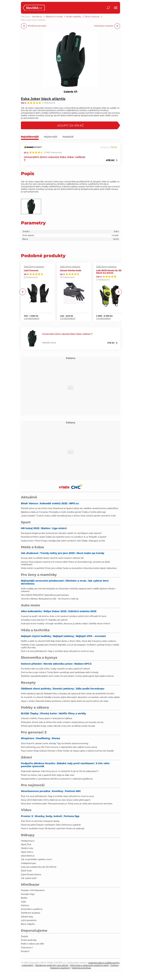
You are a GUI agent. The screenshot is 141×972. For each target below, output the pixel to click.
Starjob (24, 936)
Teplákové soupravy (30, 912)
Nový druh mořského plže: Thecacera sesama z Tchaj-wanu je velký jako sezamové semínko (66, 803)
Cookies (114, 965)
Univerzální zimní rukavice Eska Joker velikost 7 (54, 158)
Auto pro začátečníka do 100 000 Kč (38, 867)
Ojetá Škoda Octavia (31, 874)
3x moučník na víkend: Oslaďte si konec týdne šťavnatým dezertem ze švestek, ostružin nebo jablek (70, 697)
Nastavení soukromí (60, 967)
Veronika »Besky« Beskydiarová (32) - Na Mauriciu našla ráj (49, 598)
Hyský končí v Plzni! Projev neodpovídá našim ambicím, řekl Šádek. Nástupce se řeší (63, 540)
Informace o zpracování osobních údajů (89, 965)
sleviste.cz (37, 16)
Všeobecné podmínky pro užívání (51, 965)
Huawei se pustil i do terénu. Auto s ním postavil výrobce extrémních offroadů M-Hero (63, 616)
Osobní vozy (27, 848)
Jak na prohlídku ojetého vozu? (36, 859)
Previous (22, 292)
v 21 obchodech (67, 318)
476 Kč (110, 160)
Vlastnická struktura (81, 967)
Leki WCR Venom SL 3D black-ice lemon (108, 271)
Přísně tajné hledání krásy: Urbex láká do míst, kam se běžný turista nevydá (58, 726)
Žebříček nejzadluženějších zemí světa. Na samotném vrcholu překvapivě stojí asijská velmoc (67, 676)
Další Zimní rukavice (34, 266)
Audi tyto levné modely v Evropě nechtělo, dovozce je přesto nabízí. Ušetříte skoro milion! (65, 623)
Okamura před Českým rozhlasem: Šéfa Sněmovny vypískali (51, 824)
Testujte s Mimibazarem (33, 890)
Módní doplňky (73, 16)
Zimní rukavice (92, 16)
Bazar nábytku (28, 924)
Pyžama (25, 905)
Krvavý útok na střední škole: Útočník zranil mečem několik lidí (52, 558)
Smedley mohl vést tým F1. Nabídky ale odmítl (44, 620)
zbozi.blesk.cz (28, 855)
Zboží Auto (26, 870)
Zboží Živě (26, 844)
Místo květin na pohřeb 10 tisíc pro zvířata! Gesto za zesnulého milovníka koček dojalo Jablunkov (69, 568)
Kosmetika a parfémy (31, 909)
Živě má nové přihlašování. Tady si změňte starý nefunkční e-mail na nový (57, 651)
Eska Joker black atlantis (43, 98)
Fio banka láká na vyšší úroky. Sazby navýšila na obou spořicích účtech (55, 668)
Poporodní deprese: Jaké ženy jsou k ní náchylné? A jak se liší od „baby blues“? (60, 771)
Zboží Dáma (27, 852)
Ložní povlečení (29, 920)
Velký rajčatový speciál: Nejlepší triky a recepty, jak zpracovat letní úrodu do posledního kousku (67, 693)
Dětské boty (27, 916)
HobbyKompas (28, 863)
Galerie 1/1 (70, 91)
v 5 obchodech (103, 318)
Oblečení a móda (54, 16)
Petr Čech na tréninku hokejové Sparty (40, 821)
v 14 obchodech (31, 318)
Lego (23, 901)
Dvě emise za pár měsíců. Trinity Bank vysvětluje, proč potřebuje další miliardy (59, 672)
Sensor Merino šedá (70, 270)
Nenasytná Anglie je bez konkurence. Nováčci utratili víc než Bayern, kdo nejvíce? (61, 533)
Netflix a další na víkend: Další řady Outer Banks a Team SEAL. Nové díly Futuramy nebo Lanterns (68, 641)
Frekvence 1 (27, 947)
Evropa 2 (25, 951)
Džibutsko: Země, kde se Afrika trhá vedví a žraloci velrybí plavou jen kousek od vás (62, 722)
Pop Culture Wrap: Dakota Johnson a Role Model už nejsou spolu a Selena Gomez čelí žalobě (67, 750)
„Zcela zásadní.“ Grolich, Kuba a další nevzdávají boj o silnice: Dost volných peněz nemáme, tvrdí (68, 515)
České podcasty (29, 940)
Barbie (24, 898)
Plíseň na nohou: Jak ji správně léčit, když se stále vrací (47, 775)
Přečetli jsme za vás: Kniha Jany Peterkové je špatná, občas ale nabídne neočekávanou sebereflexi (69, 508)
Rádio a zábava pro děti (32, 943)
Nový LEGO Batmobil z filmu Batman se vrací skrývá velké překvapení (55, 800)
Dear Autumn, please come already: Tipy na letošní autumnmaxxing (54, 743)
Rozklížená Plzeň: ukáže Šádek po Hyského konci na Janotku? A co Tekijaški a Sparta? (63, 537)
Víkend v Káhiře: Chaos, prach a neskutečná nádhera (46, 718)
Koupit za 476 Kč (70, 125)
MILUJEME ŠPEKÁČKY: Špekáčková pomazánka (45, 595)
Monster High (28, 894)
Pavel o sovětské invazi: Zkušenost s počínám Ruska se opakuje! (52, 828)
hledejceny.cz (28, 840)
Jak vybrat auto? (29, 878)
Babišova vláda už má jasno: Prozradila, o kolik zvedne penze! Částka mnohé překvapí (63, 512)
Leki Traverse (31, 270)
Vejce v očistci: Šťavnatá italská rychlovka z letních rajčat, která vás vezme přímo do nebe (64, 701)
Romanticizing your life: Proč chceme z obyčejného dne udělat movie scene (59, 747)
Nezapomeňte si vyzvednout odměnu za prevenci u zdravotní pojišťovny (57, 778)
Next (118, 292)
